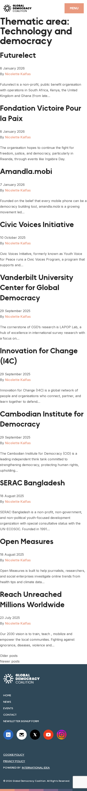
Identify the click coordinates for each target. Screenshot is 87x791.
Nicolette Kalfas (18, 74)
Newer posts (10, 661)
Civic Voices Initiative (37, 224)
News (7, 702)
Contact (10, 714)
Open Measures (26, 541)
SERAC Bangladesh (32, 483)
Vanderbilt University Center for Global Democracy (36, 288)
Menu (74, 8)
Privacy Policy (14, 761)
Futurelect (18, 55)
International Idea (36, 767)
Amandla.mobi (26, 171)
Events (8, 708)
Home (7, 695)
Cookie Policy (13, 754)
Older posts (9, 656)
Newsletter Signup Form (21, 721)
